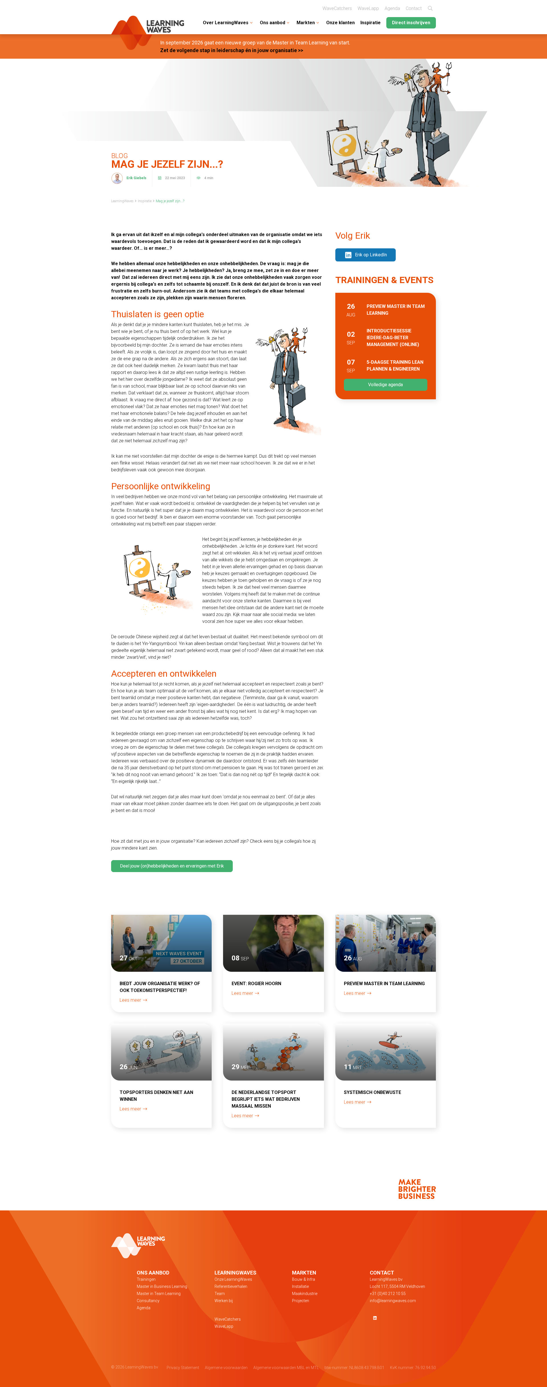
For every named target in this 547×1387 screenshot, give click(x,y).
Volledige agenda (385, 384)
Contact (414, 8)
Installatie (300, 1286)
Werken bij (224, 1300)
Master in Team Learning (159, 1293)
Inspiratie (370, 22)
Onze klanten (340, 22)
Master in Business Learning (162, 1286)
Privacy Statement (183, 1367)
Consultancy (148, 1300)
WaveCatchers (337, 8)
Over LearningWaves (225, 22)
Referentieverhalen (231, 1286)
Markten (306, 22)
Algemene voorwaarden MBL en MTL (286, 1367)
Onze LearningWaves (233, 1279)
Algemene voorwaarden (226, 1367)
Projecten (300, 1300)
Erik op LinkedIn (371, 254)
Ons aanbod (272, 22)
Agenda (392, 8)
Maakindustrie (304, 1293)
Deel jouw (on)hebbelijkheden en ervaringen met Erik (172, 866)
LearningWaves (122, 201)
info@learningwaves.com (393, 1300)
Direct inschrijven (411, 22)
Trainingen (146, 1279)
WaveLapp (368, 8)
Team (220, 1293)
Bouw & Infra (303, 1279)
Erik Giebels (136, 178)
